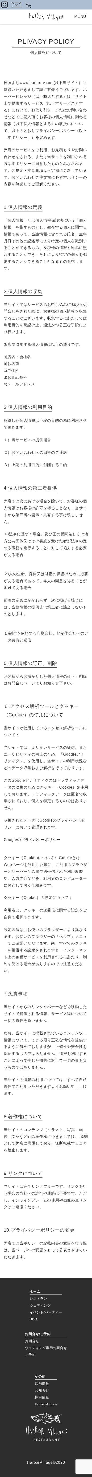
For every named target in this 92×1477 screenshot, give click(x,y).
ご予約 (30, 1355)
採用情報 (42, 1397)
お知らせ (42, 1390)
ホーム (35, 1291)
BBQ (33, 1319)
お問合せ (32, 1341)
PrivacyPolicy (46, 1404)
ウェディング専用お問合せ (46, 1348)
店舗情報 (42, 1383)
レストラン (38, 1298)
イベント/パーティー (46, 1312)
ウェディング (40, 1305)
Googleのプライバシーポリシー (32, 840)
